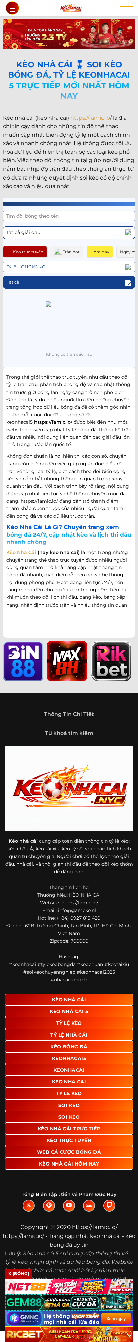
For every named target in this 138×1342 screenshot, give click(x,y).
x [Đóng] (18, 1273)
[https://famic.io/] (71, 8)
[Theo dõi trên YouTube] (69, 1206)
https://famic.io (90, 118)
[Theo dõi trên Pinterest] (49, 1206)
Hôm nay (99, 251)
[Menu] (12, 8)
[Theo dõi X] (29, 1206)
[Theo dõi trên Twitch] (109, 1206)
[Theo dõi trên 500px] (89, 1206)
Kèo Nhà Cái (21, 552)
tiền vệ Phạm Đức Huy (88, 1194)
